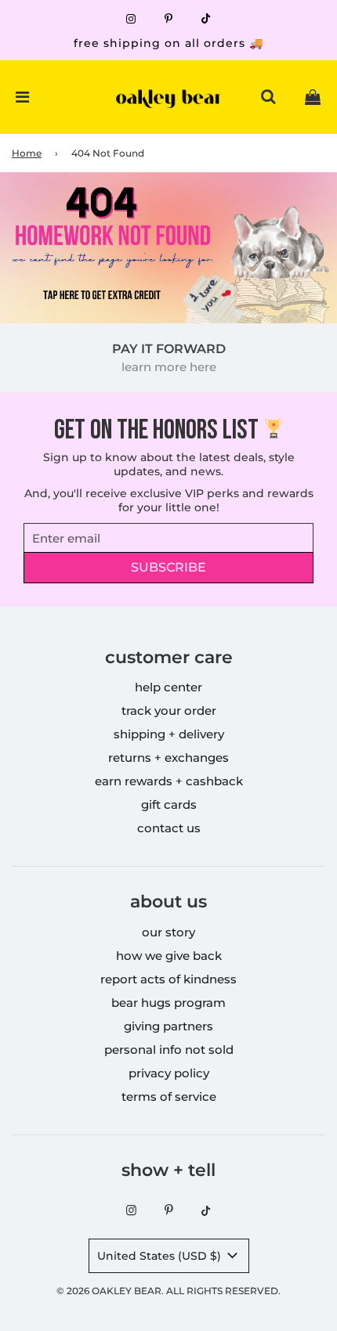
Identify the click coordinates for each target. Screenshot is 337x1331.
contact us (169, 828)
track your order (168, 710)
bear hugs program (168, 1002)
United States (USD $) (160, 1256)
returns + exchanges (168, 757)
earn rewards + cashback (169, 781)
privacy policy (169, 1073)
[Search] (268, 97)
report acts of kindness (168, 979)
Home (27, 153)
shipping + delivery (169, 734)
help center (168, 687)
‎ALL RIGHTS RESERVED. (223, 1291)
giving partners (168, 1026)
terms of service (168, 1096)
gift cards (169, 804)
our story (168, 932)
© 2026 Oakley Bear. (111, 1291)
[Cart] (313, 97)
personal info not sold (169, 1049)
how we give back (169, 955)
